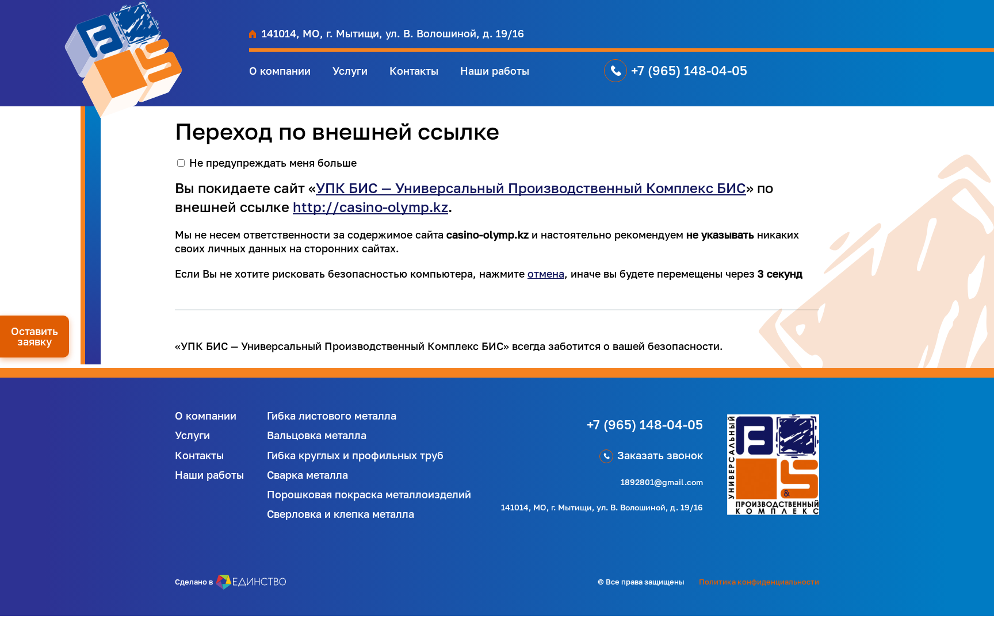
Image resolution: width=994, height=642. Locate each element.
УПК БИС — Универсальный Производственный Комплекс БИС (531, 187)
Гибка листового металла (331, 415)
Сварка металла (307, 474)
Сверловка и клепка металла (340, 514)
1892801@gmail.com (662, 482)
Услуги (350, 70)
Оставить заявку (34, 336)
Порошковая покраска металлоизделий (369, 494)
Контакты (413, 70)
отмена (545, 273)
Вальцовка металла (316, 435)
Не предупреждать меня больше (273, 162)
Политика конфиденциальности (759, 581)
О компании (280, 70)
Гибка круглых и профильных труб (355, 455)
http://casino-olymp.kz (370, 206)
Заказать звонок (660, 455)
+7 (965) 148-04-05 (689, 70)
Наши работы (494, 70)
